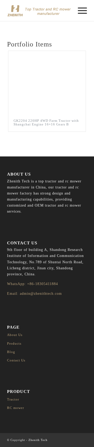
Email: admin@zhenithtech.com (34, 294)
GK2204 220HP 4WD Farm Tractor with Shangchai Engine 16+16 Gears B (46, 122)
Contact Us (16, 360)
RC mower (15, 408)
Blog (11, 352)
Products (14, 343)
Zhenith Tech (38, 439)
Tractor (13, 399)
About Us (14, 335)
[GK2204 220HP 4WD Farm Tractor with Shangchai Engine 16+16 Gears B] (47, 82)
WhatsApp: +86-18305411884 (32, 284)
